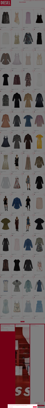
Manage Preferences (18, 405)
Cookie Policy (26, 405)
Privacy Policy (23, 405)
